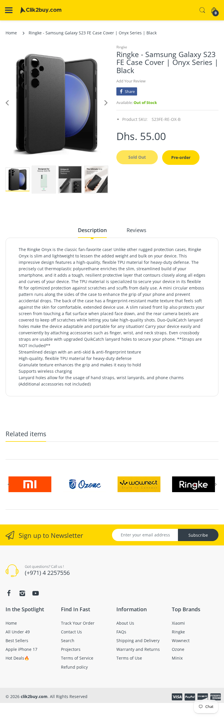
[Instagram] (22, 593)
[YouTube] (35, 593)
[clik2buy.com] (41, 10)
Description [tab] (92, 230)
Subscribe (198, 535)
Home (11, 33)
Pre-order (180, 157)
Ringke (121, 47)
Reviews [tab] (136, 230)
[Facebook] (9, 593)
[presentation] (8, 484)
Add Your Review (131, 81)
